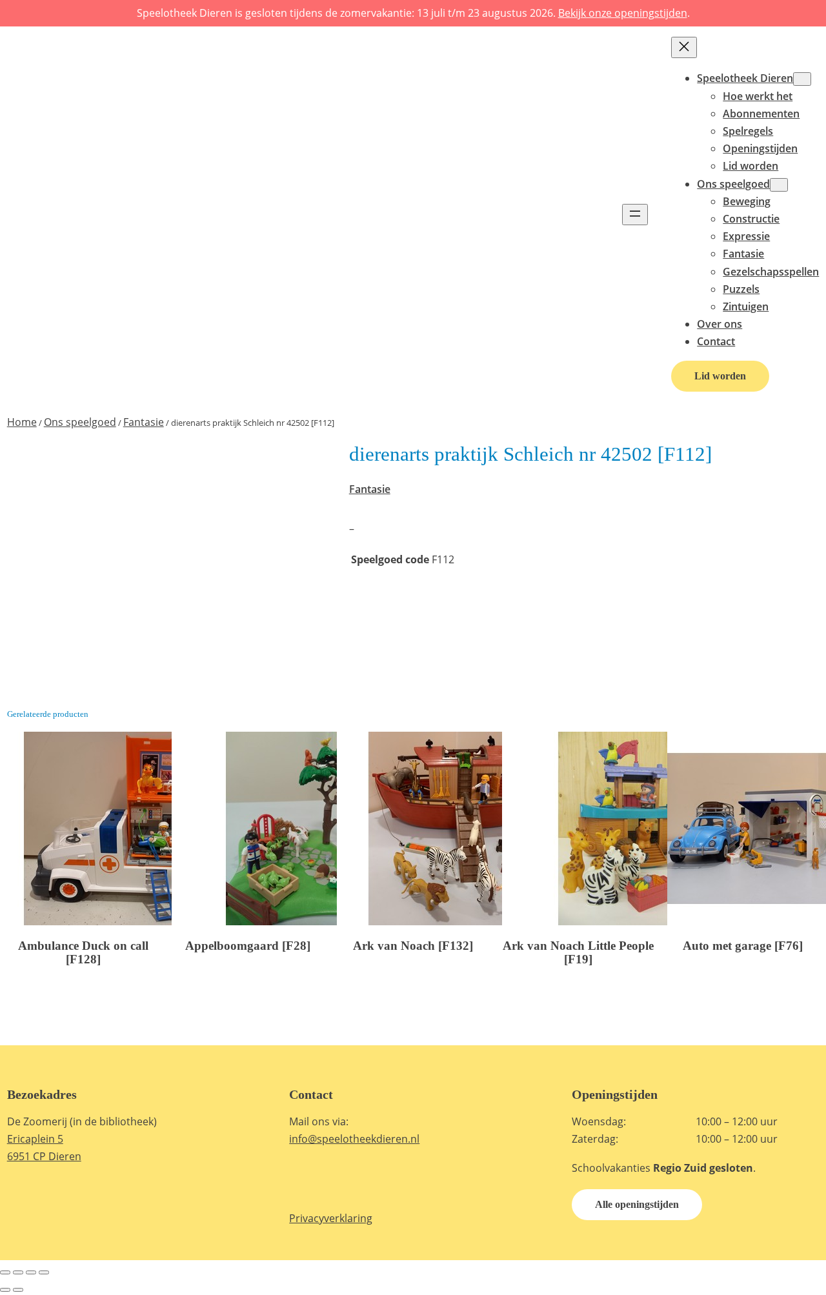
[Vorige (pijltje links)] (5, 1290)
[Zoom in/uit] (5, 1272)
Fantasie (143, 422)
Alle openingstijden (637, 1204)
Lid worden (720, 375)
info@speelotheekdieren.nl (354, 1139)
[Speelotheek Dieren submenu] (802, 79)
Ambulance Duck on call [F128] (83, 952)
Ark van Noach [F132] (413, 945)
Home (22, 422)
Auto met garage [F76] (743, 945)
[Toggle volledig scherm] (18, 1272)
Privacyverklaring (330, 1218)
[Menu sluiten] (684, 47)
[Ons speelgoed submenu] (779, 185)
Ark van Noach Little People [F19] (578, 952)
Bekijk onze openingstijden (622, 13)
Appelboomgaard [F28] (247, 945)
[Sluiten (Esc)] (44, 1272)
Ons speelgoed (80, 422)
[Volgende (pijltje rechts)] (18, 1290)
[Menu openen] (635, 214)
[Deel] (31, 1272)
